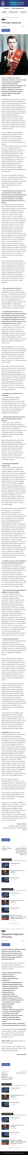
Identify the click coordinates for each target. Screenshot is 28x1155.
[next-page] (5, 885)
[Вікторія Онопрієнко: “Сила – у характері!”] (5, 872)
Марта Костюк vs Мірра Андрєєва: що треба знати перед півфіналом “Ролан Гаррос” (18, 917)
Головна (3, 17)
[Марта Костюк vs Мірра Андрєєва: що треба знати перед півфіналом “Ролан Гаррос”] (5, 917)
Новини (4, 12)
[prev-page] (2, 885)
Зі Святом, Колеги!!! (15, 863)
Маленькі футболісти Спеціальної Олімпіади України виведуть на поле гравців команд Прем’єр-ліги (21, 851)
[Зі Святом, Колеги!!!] (5, 865)
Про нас (6, 8)
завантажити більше (13, 923)
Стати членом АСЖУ (17, 8)
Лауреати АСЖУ (13, 12)
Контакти (23, 12)
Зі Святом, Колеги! (14, 877)
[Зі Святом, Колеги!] (5, 879)
